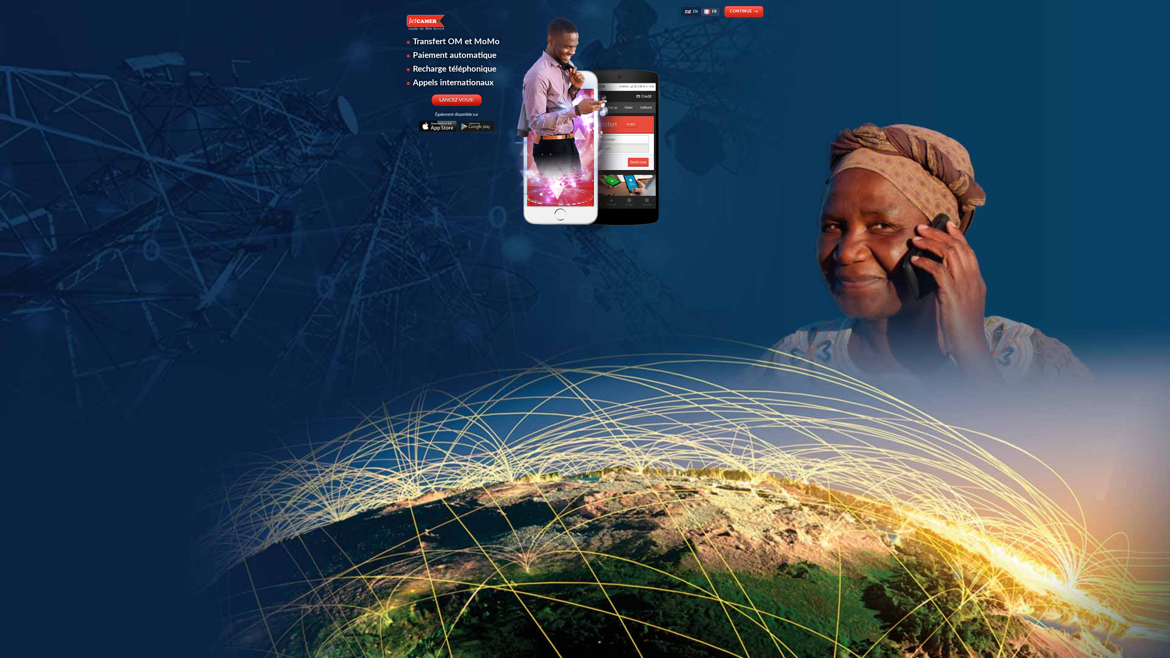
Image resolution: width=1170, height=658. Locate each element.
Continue (744, 11)
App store (438, 127)
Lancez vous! (456, 99)
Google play (476, 127)
